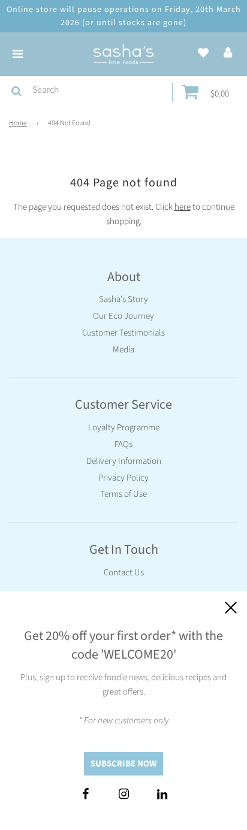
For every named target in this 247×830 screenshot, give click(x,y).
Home (18, 123)
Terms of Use (123, 494)
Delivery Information (123, 461)
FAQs (123, 444)
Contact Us (124, 572)
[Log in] (227, 53)
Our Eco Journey (123, 316)
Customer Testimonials (123, 333)
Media (123, 349)
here (182, 207)
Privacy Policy (123, 478)
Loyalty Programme (123, 427)
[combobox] (99, 90)
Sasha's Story (123, 299)
